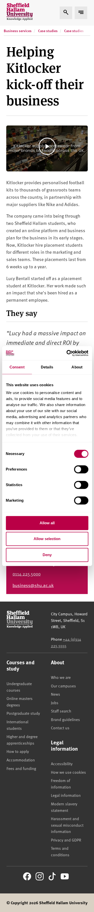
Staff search (61, 710)
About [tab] (76, 367)
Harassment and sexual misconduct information (67, 825)
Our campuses (63, 685)
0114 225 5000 (27, 573)
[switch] (81, 469)
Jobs (54, 702)
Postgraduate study (23, 713)
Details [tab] (47, 367)
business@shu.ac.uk (33, 585)
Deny (47, 555)
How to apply (18, 751)
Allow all (47, 523)
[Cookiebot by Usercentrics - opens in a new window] (67, 353)
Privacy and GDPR (66, 839)
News (55, 694)
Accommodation (21, 759)
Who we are (61, 677)
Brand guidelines (65, 719)
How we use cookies (68, 772)
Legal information (66, 795)
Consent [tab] (17, 367)
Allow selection (47, 539)
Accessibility (61, 763)
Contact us (60, 727)
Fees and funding (21, 768)
